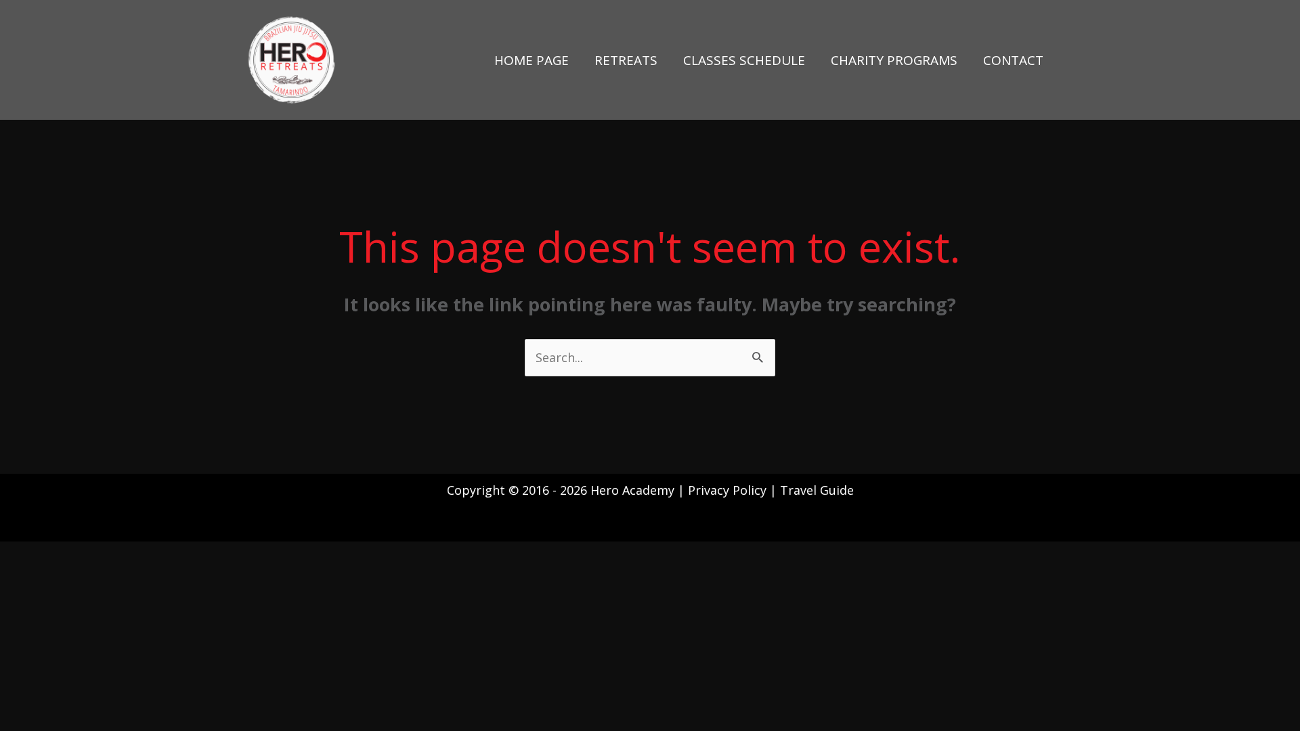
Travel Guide (817, 490)
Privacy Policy (729, 490)
